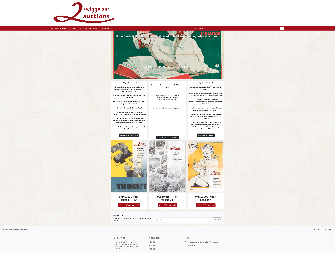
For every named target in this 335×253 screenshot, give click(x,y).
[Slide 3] (166, 77)
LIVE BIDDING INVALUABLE (129, 135)
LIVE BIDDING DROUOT (206, 135)
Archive (104, 28)
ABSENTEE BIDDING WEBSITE (167, 137)
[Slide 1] (159, 77)
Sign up (196, 28)
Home (56, 28)
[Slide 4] (172, 77)
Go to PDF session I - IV (129, 205)
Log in (201, 28)
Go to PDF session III (167, 205)
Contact (113, 28)
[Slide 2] (162, 77)
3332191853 (153, 242)
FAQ (108, 28)
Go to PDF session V (206, 205)
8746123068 (153, 249)
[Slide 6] (175, 77)
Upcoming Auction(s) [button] (65, 28)
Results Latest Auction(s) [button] (80, 28)
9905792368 (153, 245)
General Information (94, 28)
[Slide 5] (169, 77)
